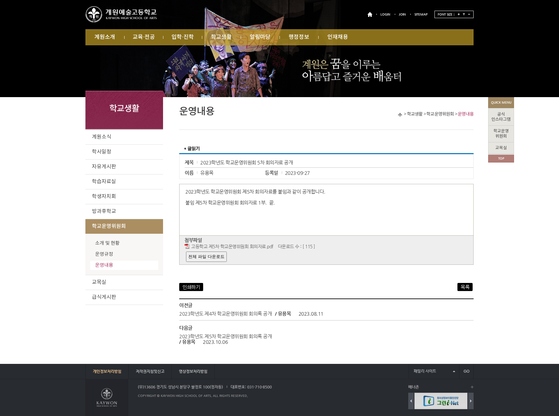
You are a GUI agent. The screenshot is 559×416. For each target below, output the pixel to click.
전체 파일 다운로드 (206, 256)
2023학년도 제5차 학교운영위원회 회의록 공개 (225, 336)
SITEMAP (421, 14)
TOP (501, 158)
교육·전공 (144, 37)
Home (400, 115)
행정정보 (299, 37)
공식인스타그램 (501, 117)
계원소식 (101, 137)
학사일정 (101, 152)
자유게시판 (104, 167)
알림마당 (260, 37)
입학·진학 (182, 37)
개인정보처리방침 (107, 371)
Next (471, 401)
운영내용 (466, 114)
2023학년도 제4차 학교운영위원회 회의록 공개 (225, 313)
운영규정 (104, 254)
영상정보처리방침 (193, 371)
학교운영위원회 (440, 114)
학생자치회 (104, 196)
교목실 (99, 282)
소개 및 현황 (107, 243)
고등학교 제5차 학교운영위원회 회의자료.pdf (232, 246)
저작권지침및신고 (150, 371)
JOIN (402, 14)
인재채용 (337, 37)
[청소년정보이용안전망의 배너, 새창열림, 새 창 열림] (440, 401)
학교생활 (221, 37)
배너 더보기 (472, 387)
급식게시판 (104, 297)
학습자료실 (104, 182)
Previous (411, 401)
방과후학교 (104, 211)
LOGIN (385, 14)
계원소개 (104, 37)
